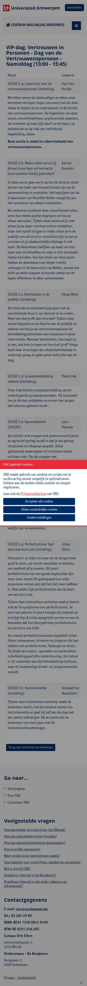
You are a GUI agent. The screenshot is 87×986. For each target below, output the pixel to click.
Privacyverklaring (33, 493)
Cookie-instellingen (39, 517)
